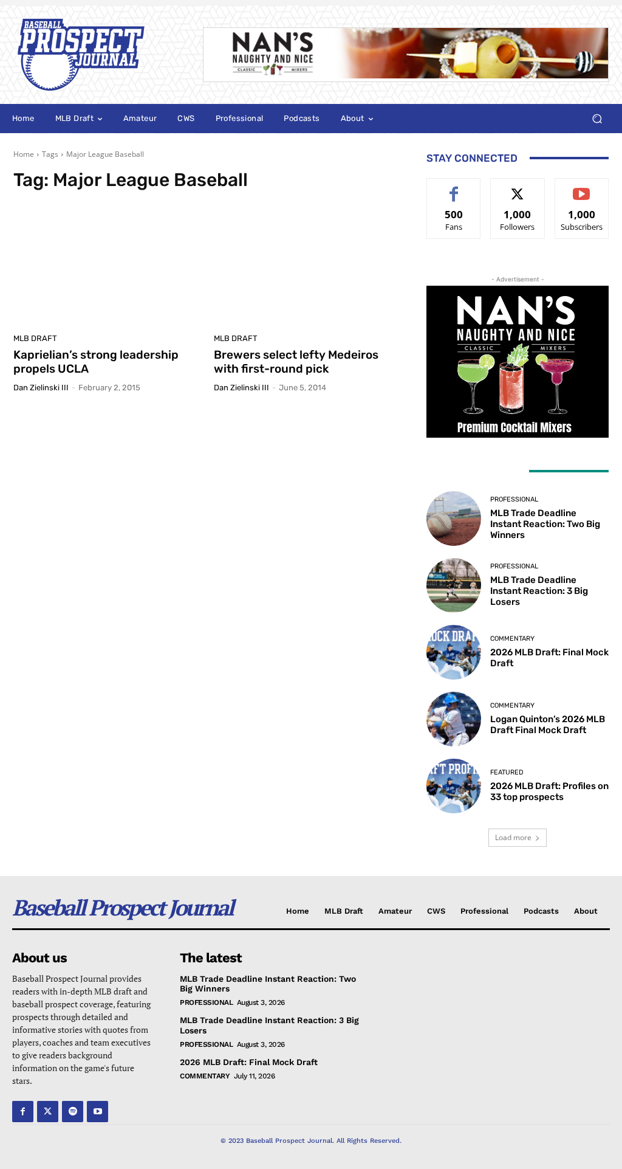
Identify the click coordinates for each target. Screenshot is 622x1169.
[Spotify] (72, 1111)
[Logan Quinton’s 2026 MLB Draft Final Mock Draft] (453, 719)
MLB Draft (35, 338)
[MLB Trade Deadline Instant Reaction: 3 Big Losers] (453, 585)
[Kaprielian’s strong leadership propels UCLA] (107, 265)
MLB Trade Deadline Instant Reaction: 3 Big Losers (539, 590)
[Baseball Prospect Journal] (96, 55)
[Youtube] (97, 1111)
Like (454, 187)
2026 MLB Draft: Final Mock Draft (249, 1062)
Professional (514, 499)
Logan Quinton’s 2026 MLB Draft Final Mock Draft (547, 725)
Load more (513, 837)
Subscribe (582, 187)
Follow (518, 187)
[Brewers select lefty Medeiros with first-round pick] (308, 265)
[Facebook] (22, 1111)
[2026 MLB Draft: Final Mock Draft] (453, 652)
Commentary (512, 638)
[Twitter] (47, 1111)
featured (507, 772)
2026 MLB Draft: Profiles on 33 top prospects (549, 791)
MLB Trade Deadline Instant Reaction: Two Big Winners (545, 524)
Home (23, 154)
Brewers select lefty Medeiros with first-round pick (296, 362)
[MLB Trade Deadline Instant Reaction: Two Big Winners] (453, 518)
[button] (597, 119)
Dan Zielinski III (41, 387)
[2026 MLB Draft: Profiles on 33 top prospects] (453, 786)
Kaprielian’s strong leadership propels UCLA (96, 362)
